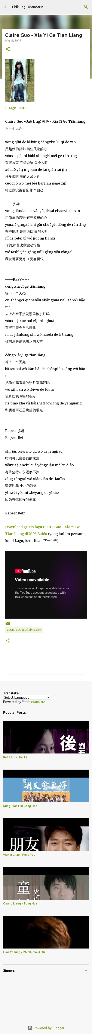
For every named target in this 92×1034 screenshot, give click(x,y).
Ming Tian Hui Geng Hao (20, 806)
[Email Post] (7, 625)
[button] (7, 49)
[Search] (86, 7)
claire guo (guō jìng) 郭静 (24, 629)
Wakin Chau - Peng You (19, 854)
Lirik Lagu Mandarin (27, 7)
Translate (38, 702)
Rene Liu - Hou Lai (15, 757)
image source (16, 107)
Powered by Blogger (48, 1028)
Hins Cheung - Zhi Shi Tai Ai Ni (24, 952)
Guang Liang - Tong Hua (20, 903)
